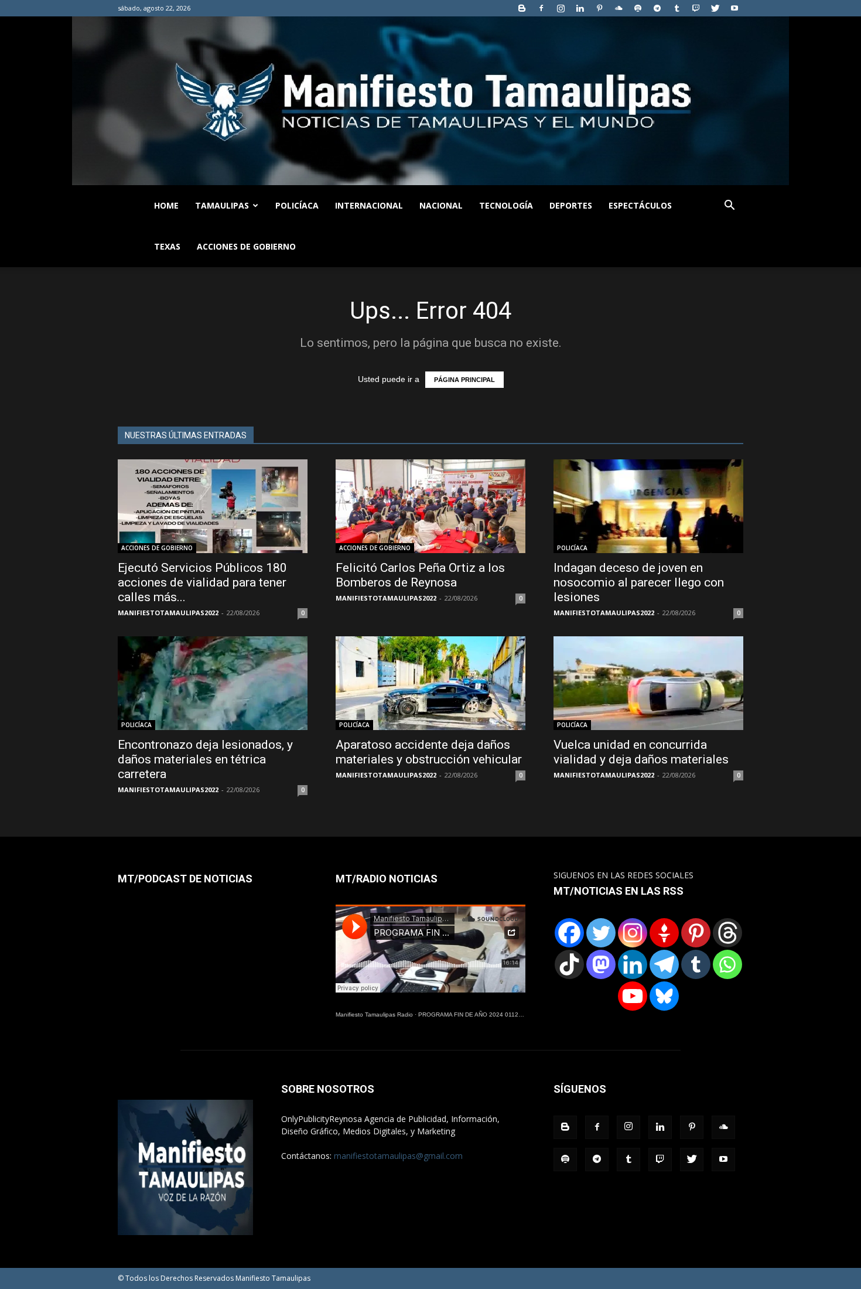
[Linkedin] (580, 8)
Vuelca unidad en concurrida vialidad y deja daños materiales (641, 752)
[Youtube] (734, 8)
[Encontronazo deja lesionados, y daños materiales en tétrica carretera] (213, 683)
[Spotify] (638, 8)
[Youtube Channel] (632, 996)
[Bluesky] (664, 996)
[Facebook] (541, 8)
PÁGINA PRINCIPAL (464, 379)
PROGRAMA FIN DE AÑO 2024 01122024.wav (481, 1014)
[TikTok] (569, 964)
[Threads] (727, 932)
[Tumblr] (676, 8)
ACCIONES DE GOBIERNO (246, 246)
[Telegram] (657, 8)
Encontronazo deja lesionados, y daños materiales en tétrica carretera (205, 759)
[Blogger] (522, 8)
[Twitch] (696, 8)
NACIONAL (441, 205)
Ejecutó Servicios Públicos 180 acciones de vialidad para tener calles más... (202, 582)
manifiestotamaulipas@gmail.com (398, 1155)
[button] (729, 206)
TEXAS (167, 246)
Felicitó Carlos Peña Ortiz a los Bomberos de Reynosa (420, 575)
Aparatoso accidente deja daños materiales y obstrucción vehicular (429, 752)
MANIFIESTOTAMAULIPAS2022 (168, 612)
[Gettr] (664, 932)
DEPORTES (570, 205)
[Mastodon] (601, 964)
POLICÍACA (297, 205)
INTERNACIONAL (369, 205)
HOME (166, 205)
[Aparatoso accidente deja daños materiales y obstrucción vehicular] (430, 683)
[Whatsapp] (727, 964)
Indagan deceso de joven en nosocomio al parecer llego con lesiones (639, 582)
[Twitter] (715, 8)
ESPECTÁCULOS (640, 205)
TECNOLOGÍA (506, 205)
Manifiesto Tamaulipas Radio (374, 1014)
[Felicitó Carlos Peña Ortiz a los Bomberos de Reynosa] (430, 506)
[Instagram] (560, 8)
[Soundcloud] (618, 8)
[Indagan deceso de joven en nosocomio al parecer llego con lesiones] (648, 506)
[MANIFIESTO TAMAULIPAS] (430, 100)
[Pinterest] (599, 8)
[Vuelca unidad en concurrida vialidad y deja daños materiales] (648, 683)
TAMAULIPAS (222, 205)
